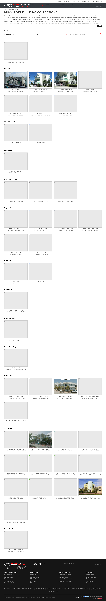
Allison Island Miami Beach (65, 574)
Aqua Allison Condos (9, 574)
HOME (50, 5)
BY (76, 5)
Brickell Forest (89, 578)
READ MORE (99, 25)
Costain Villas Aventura (91, 582)
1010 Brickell (33, 578)
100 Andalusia (33, 574)
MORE (88, 5)
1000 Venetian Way (34, 575)
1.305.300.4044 (82, 1)
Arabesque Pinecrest (63, 577)
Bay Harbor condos (8, 578)
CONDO (36, 5)
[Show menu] (101, 5)
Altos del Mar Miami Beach (65, 575)
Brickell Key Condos (8, 581)
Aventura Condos (8, 575)
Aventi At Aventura (90, 574)
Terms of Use (47, 597)
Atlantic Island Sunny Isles (65, 581)
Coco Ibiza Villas (89, 581)
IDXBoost (99, 598)
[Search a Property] (97, 5)
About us (74, 1)
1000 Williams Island (35, 577)
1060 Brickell (33, 582)
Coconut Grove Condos (9, 582)
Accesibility (53, 597)
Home (5, 9)
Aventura (61, 582)
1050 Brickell (33, 581)
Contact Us (66, 1)
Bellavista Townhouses (91, 577)
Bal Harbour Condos (8, 577)
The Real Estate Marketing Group (96, 596)
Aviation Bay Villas (90, 575)
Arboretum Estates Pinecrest (65, 578)
